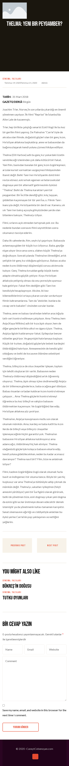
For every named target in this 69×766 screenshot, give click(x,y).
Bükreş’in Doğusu (17, 586)
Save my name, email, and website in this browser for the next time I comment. (34, 713)
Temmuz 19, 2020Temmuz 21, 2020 (21, 83)
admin (45, 83)
